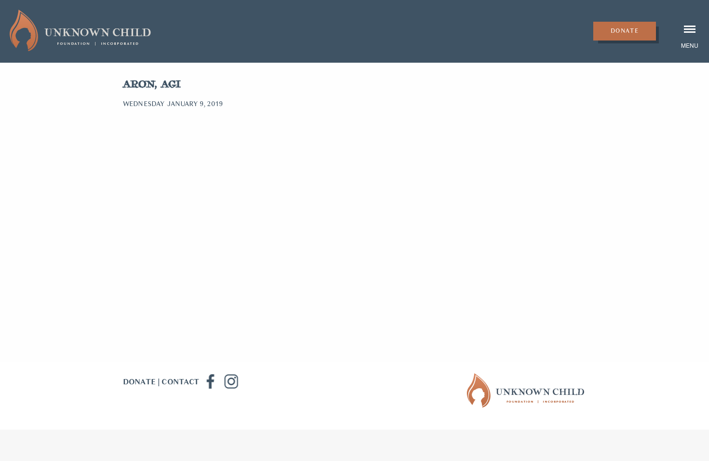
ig (231, 381)
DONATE (139, 382)
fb (209, 381)
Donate (625, 31)
